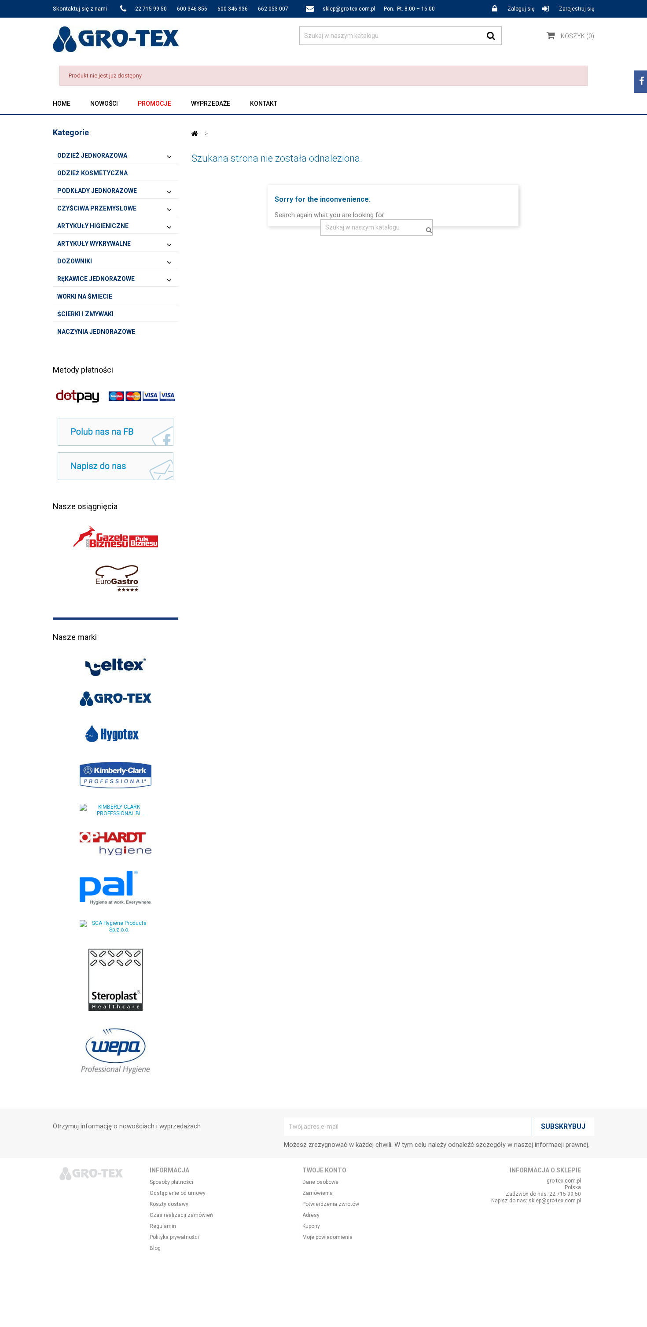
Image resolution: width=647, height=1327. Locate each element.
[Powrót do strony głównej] (194, 133)
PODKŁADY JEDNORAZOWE (97, 190)
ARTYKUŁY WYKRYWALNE (94, 243)
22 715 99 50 (151, 9)
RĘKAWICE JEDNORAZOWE (96, 278)
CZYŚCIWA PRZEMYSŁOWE (96, 208)
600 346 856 (192, 9)
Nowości (104, 103)
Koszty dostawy (169, 1204)
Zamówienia (317, 1193)
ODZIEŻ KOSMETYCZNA (92, 173)
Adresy (311, 1215)
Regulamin (163, 1226)
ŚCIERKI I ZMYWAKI (85, 314)
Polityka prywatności (174, 1237)
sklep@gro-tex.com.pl (349, 9)
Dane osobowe (320, 1182)
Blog (155, 1248)
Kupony (311, 1226)
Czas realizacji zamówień (181, 1215)
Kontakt (263, 103)
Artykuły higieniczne (93, 225)
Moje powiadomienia (327, 1237)
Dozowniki (74, 261)
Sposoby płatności (171, 1182)
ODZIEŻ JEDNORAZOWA (92, 155)
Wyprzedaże (210, 103)
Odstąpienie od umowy (178, 1193)
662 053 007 (273, 9)
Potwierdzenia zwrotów (330, 1204)
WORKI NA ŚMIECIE (84, 296)
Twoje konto (324, 1170)
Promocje (154, 103)
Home (61, 103)
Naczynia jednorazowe (96, 331)
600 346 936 (232, 9)
